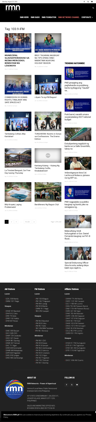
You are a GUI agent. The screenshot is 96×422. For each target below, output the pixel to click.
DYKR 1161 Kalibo (12, 318)
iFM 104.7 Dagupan (43, 301)
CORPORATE (86, 17)
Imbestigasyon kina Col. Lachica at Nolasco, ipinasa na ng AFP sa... (77, 175)
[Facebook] (84, 1)
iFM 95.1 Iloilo (41, 326)
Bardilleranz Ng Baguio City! (47, 204)
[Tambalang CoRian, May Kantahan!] (18, 121)
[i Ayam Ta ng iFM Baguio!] (48, 84)
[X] (88, 1)
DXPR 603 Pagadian (13, 353)
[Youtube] (92, 1)
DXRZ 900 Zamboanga (14, 358)
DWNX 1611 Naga (12, 301)
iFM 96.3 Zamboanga (44, 348)
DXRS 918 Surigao (12, 355)
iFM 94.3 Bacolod (42, 321)
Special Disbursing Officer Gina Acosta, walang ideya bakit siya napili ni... (77, 265)
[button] (93, 8)
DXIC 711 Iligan (11, 345)
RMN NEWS (24, 17)
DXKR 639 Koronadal (13, 348)
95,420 (27, 222)
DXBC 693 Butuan (12, 331)
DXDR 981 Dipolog (13, 340)
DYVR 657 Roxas (12, 321)
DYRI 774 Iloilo (11, 316)
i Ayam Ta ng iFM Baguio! (46, 97)
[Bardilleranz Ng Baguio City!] (48, 192)
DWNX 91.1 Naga (42, 308)
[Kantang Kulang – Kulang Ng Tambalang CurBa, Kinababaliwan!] (48, 155)
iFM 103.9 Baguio (42, 299)
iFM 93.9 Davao (41, 343)
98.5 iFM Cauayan (42, 311)
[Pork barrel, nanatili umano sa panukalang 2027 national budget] (78, 105)
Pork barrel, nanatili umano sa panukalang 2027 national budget (78, 117)
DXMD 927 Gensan (13, 343)
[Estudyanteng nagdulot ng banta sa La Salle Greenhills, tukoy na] (78, 134)
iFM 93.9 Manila (41, 306)
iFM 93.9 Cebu (41, 323)
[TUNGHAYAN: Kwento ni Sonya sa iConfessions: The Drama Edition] (48, 121)
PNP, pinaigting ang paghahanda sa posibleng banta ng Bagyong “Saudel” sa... (77, 86)
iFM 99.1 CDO (41, 340)
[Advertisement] (78, 39)
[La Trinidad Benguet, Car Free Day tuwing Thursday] (18, 158)
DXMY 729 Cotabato (13, 336)
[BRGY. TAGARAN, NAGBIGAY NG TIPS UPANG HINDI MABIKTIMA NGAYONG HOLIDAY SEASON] (48, 43)
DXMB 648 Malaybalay (14, 350)
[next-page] (34, 222)
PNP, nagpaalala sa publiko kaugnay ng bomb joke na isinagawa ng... (77, 204)
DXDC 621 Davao (12, 338)
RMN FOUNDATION (49, 17)
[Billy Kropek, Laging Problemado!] (18, 192)
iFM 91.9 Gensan (42, 345)
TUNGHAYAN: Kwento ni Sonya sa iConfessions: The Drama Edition (48, 136)
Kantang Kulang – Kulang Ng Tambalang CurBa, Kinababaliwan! (47, 168)
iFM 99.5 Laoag (41, 304)
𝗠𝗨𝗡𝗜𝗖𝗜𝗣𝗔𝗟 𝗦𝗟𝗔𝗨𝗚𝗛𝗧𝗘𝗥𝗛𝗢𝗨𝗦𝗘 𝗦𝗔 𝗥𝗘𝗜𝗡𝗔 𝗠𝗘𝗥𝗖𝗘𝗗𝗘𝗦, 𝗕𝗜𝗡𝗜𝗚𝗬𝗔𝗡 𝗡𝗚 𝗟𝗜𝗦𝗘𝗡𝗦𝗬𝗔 (17, 60)
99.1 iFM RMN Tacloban (44, 328)
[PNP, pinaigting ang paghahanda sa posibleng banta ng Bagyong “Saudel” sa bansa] (78, 73)
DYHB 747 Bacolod (13, 311)
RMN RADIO (35, 17)
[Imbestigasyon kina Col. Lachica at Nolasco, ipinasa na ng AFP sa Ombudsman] (78, 163)
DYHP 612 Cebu (12, 313)
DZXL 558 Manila (12, 299)
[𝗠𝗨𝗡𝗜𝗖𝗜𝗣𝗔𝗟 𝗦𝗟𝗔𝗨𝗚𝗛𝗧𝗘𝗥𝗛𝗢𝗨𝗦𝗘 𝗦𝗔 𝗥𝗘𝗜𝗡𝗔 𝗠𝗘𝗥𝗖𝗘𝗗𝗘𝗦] (18, 43)
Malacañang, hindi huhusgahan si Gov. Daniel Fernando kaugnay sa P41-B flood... (77, 235)
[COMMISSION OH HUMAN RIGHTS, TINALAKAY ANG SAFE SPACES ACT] (18, 84)
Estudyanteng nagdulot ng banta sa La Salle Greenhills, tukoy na (77, 146)
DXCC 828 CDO (11, 333)
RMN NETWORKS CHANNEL (68, 17)
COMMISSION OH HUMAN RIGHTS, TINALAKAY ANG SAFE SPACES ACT (16, 100)
